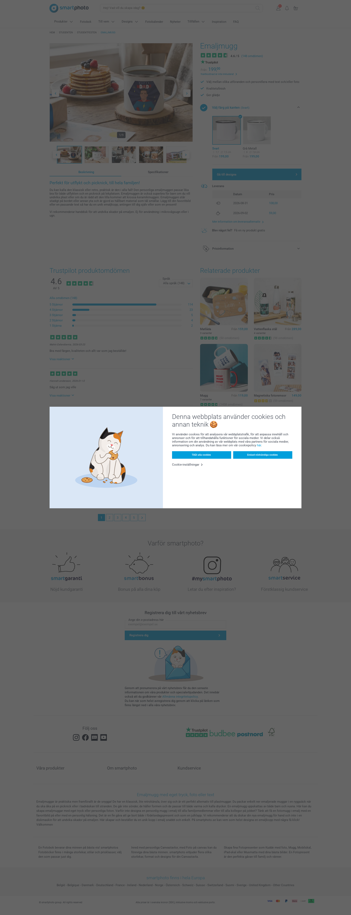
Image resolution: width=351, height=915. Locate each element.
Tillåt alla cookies (201, 454)
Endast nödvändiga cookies (262, 454)
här (259, 445)
